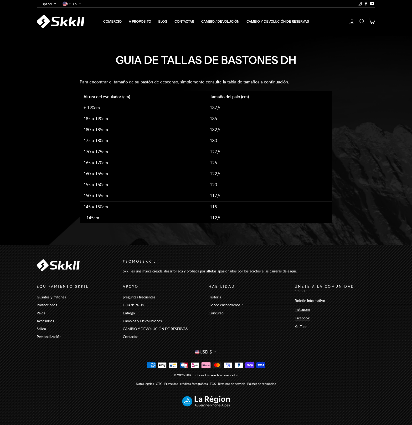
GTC (159, 384)
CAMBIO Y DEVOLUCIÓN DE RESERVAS (278, 21)
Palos (41, 313)
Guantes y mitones (51, 297)
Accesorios (45, 321)
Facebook (302, 318)
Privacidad (171, 384)
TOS (213, 384)
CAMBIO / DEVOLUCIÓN (220, 21)
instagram (302, 309)
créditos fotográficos (194, 384)
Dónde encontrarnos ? (226, 305)
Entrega (129, 313)
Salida (41, 329)
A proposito (140, 21)
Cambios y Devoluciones (142, 321)
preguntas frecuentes (139, 297)
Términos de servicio (231, 384)
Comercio (112, 21)
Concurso (216, 313)
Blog (162, 21)
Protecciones (47, 305)
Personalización (49, 336)
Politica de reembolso (261, 384)
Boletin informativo (310, 300)
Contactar (184, 21)
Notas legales (145, 384)
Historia (215, 297)
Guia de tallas (133, 305)
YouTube (301, 326)
